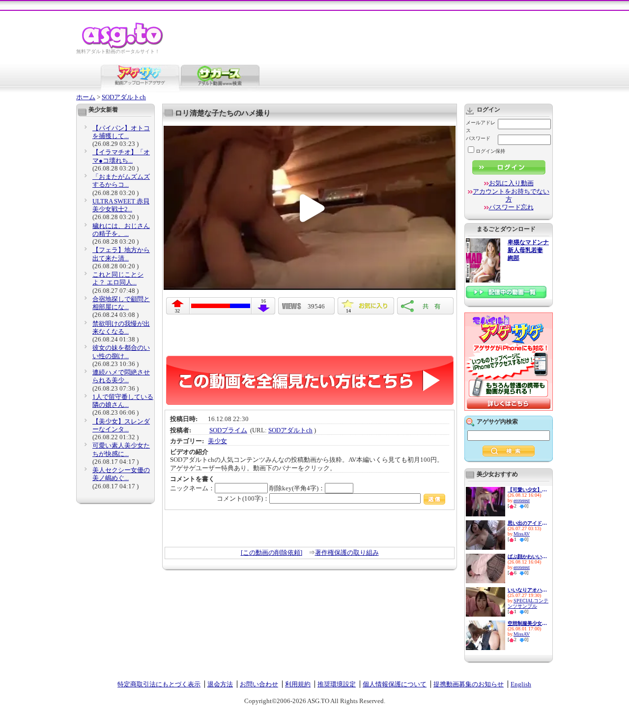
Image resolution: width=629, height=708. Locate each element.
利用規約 (298, 684)
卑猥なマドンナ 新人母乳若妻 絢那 (528, 250)
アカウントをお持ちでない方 (511, 195)
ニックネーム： (192, 488)
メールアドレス (480, 126)
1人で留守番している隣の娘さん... (122, 400)
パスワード (478, 138)
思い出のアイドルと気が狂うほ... (527, 523)
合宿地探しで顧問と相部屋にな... (121, 303)
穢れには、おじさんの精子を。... (121, 229)
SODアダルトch (124, 97)
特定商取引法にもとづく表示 (158, 684)
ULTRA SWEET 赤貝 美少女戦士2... (120, 205)
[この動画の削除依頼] (271, 552)
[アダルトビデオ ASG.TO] (123, 47)
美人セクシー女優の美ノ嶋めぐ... (121, 473)
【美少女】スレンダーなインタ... (121, 425)
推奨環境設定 (336, 684)
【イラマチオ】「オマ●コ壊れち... (121, 156)
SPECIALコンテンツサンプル (528, 603)
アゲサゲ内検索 (497, 421)
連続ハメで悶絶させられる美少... (121, 376)
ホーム (85, 97)
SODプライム (228, 430)
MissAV (522, 534)
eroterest (522, 500)
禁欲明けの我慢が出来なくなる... (121, 327)
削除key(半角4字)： (297, 488)
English (521, 684)
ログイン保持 (490, 151)
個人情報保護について (395, 684)
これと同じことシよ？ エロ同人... (117, 278)
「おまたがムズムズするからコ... (121, 180)
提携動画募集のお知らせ (468, 684)
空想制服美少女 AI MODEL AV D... (527, 623)
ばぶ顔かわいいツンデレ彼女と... (527, 556)
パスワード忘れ (511, 207)
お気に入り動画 (511, 183)
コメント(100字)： (243, 498)
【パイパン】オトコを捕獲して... (121, 132)
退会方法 (220, 684)
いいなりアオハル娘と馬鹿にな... (527, 590)
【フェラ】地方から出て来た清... (121, 253)
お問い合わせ (259, 684)
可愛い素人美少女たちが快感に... (121, 449)
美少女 (217, 441)
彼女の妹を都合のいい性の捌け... (121, 351)
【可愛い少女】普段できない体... (527, 489)
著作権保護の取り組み (347, 552)
